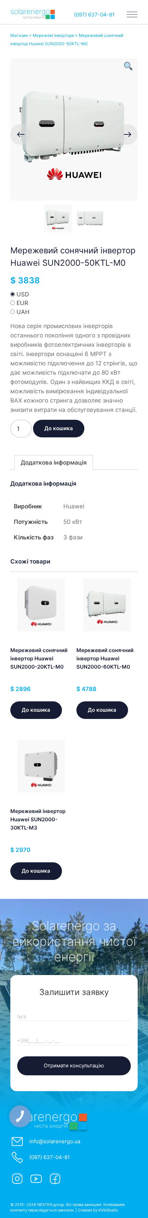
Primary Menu (132, 14)
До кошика (58, 428)
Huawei (73, 506)
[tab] (53, 462)
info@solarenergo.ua (54, 1141)
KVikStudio (108, 1210)
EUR (22, 303)
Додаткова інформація (54, 462)
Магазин (19, 35)
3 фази (73, 537)
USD (23, 294)
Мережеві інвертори (53, 35)
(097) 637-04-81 (94, 14)
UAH (23, 311)
